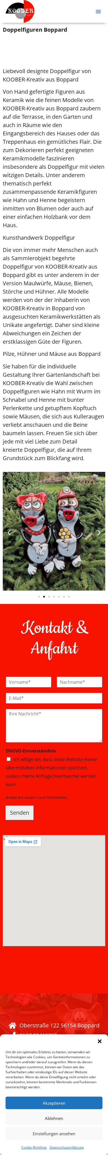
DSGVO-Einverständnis (33, 751)
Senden (19, 812)
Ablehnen (54, 1118)
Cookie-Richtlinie (34, 1147)
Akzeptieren (54, 1103)
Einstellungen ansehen (54, 1133)
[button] (99, 1041)
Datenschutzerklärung (67, 1147)
